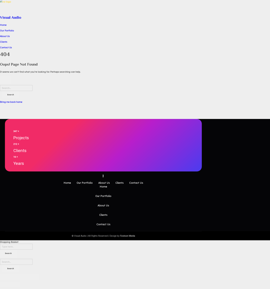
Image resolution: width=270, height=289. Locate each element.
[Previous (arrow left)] (5, 284)
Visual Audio (10, 17)
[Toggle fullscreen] (25, 277)
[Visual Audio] (98, 6)
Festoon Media (127, 236)
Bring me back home (11, 102)
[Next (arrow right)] (15, 284)
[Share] (15, 277)
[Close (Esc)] (5, 277)
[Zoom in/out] (34, 277)
